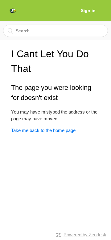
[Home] (12, 10)
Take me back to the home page (43, 130)
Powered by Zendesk (85, 234)
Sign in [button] (88, 10)
